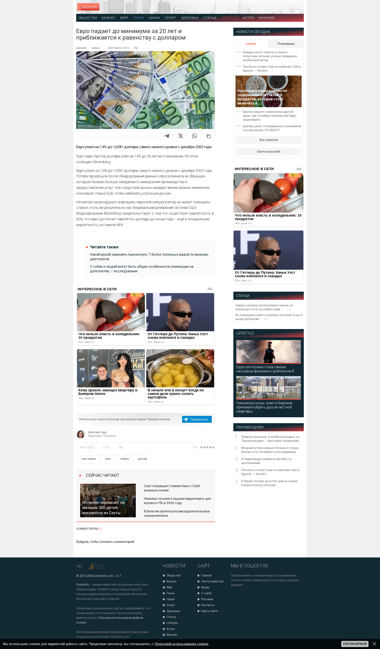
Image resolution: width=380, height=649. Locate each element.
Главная (206, 575)
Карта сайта (209, 611)
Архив (205, 587)
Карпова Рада (97, 432)
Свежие (251, 43)
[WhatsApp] (194, 136)
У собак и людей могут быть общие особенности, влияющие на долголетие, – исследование (142, 268)
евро (108, 459)
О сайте (206, 593)
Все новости (268, 140)
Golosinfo (88, 6)
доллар (142, 459)
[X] (181, 136)
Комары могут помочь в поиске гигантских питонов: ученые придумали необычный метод (270, 56)
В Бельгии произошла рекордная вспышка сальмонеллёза (177, 513)
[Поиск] (283, 7)
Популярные (285, 43)
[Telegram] (167, 136)
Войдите (82, 542)
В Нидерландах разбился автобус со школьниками (266, 461)
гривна (124, 459)
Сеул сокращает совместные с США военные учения (172, 488)
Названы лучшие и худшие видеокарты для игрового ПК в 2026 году (177, 501)
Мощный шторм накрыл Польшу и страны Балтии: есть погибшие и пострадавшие (270, 450)
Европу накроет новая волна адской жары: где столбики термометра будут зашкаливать (269, 115)
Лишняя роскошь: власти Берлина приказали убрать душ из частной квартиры (264, 407)
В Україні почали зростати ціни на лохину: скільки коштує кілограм (269, 483)
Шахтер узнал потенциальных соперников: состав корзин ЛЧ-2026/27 (272, 128)
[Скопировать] (208, 136)
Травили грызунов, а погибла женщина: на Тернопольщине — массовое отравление (270, 439)
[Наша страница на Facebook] (235, 595)
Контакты (207, 605)
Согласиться (355, 643)
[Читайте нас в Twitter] (247, 595)
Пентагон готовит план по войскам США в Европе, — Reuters (272, 68)
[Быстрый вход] (297, 7)
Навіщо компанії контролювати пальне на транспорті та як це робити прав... (264, 307)
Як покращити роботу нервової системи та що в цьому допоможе (268, 317)
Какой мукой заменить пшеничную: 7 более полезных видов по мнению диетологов (149, 256)
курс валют (89, 459)
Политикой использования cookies (181, 644)
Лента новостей (268, 151)
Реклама (207, 599)
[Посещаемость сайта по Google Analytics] (97, 567)
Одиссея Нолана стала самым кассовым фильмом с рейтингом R (265, 369)
